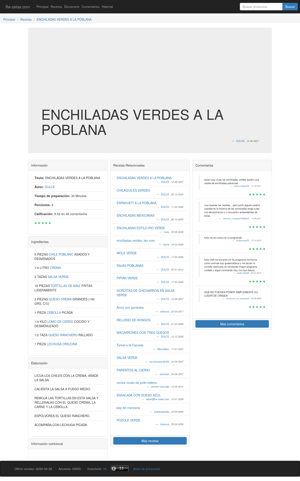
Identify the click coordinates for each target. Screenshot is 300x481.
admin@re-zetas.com (158, 399)
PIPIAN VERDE (127, 278)
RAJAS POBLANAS (130, 265)
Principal (42, 6)
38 (105, 468)
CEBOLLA (54, 312)
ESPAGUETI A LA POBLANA (136, 203)
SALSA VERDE (58, 276)
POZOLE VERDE (128, 420)
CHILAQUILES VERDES (133, 190)
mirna (166, 244)
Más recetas (150, 441)
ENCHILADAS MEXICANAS (135, 215)
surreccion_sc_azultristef (238, 298)
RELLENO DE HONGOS (133, 320)
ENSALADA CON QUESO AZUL (139, 395)
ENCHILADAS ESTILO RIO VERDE (141, 228)
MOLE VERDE (127, 253)
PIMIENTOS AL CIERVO (133, 370)
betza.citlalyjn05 (242, 186)
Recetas (56, 6)
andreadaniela (162, 411)
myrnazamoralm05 (159, 361)
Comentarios (90, 6)
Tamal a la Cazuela (130, 345)
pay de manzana (128, 407)
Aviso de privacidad (146, 468)
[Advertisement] (150, 71)
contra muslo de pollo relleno (137, 382)
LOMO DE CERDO (60, 321)
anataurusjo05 (243, 240)
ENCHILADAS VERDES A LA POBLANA (144, 178)
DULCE (165, 181)
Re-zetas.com (17, 6)
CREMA (55, 267)
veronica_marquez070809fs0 (236, 218)
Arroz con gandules (130, 307)
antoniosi (165, 374)
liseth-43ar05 (243, 273)
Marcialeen (163, 349)
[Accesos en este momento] (120, 468)
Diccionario (72, 6)
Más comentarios (232, 324)
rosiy (167, 232)
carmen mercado (160, 386)
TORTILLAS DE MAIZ (66, 285)
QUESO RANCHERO (63, 335)
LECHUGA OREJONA (62, 344)
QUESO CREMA (60, 299)
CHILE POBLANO (61, 254)
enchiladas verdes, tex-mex (136, 240)
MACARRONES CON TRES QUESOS (143, 332)
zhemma (165, 311)
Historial (107, 6)
